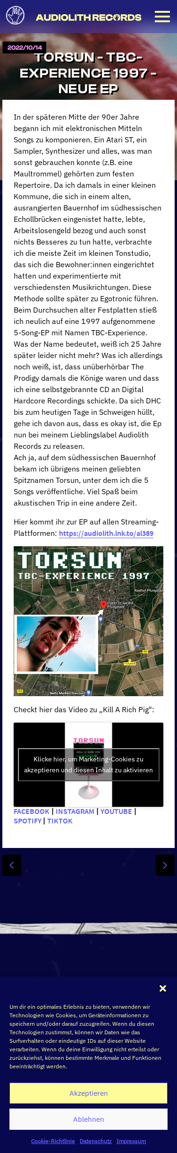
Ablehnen (88, 1119)
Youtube (116, 811)
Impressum (131, 1140)
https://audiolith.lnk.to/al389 (106, 533)
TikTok (60, 820)
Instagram (75, 811)
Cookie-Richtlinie (53, 1140)
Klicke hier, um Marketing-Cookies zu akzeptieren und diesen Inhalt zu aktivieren (88, 764)
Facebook (32, 811)
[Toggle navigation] (162, 16)
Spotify (28, 820)
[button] (163, 988)
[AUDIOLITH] (15, 27)
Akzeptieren (88, 1093)
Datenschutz (96, 1140)
